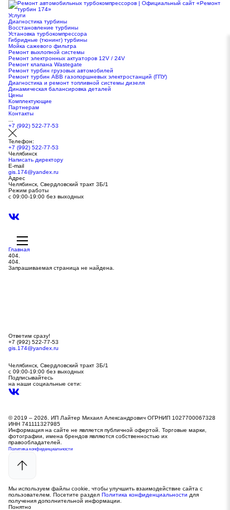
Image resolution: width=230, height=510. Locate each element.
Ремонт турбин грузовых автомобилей (60, 70)
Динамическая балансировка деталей (59, 89)
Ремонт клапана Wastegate (45, 64)
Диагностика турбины (37, 21)
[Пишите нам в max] (14, 209)
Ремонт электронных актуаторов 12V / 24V (66, 58)
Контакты (20, 113)
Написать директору (35, 160)
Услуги (17, 15)
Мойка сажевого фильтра (42, 46)
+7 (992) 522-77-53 (33, 126)
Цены (15, 95)
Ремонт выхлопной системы (46, 52)
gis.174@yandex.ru (33, 172)
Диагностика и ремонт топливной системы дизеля (76, 83)
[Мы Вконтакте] (14, 220)
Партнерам (23, 107)
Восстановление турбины (43, 28)
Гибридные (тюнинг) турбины (47, 40)
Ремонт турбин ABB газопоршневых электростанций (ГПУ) (87, 77)
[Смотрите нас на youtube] (14, 232)
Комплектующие (30, 101)
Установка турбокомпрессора (47, 34)
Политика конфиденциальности (40, 448)
